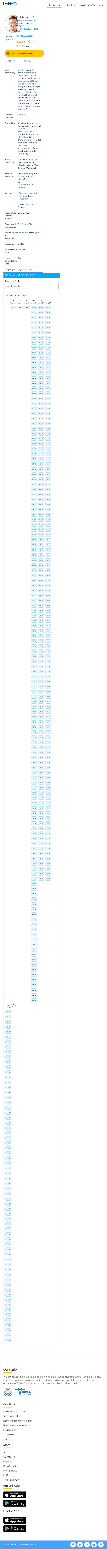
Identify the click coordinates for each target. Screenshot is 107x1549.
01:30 (34, 353)
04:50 (34, 454)
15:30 (34, 778)
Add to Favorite (25, 46)
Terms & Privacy (11, 1479)
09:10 (34, 585)
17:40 (34, 843)
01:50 (34, 363)
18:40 (34, 874)
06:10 (34, 494)
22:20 (34, 985)
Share (32, 42)
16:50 (34, 818)
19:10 (34, 889)
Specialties (8, 1434)
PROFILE (11, 61)
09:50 (34, 606)
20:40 (34, 934)
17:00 (34, 823)
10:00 (34, 611)
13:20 (34, 712)
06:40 (34, 510)
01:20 (34, 348)
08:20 (34, 560)
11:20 (34, 651)
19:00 (34, 884)
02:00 (34, 368)
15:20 (34, 773)
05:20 (34, 469)
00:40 (34, 327)
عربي (101, 4)
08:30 (34, 565)
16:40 (34, 813)
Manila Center (14, 286)
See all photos (9, 38)
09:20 (34, 590)
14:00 (34, 732)
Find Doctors (9, 1429)
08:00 (34, 550)
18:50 (34, 879)
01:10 (34, 343)
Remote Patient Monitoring (17, 1420)
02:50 (34, 393)
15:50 (34, 788)
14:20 (34, 742)
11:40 (34, 661)
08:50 (34, 575)
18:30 (34, 869)
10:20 (34, 621)
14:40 (34, 752)
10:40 (34, 631)
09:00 (34, 580)
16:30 (34, 808)
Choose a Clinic (12, 281)
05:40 (34, 479)
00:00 (34, 307)
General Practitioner (26, 20)
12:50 (34, 697)
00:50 (34, 332)
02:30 (34, 383)
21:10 (34, 949)
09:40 (34, 601)
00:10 (34, 312)
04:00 (34, 429)
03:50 (34, 424)
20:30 (34, 929)
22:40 (34, 995)
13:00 (34, 702)
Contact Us (9, 1456)
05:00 (34, 459)
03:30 (34, 413)
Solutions (71, 5)
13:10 (34, 707)
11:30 (34, 656)
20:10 (34, 919)
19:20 (34, 894)
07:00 (34, 520)
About (6, 1452)
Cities (6, 1438)
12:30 (34, 687)
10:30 (34, 626)
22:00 (34, 975)
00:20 (34, 317)
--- (12, 307)
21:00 (34, 944)
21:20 (34, 955)
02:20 (34, 378)
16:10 (34, 798)
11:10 (34, 646)
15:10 (34, 767)
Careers (7, 1461)
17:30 (34, 838)
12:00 (34, 671)
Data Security (10, 1466)
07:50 (34, 545)
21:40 (34, 965)
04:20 (34, 439)
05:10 (34, 464)
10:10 (34, 616)
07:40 (34, 540)
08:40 (34, 570)
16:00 (34, 793)
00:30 (34, 322)
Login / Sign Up (88, 4)
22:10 (34, 980)
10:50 (34, 636)
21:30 (34, 960)
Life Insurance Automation (17, 1425)
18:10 (34, 858)
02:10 (34, 373)
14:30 (34, 747)
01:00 (34, 338)
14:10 (34, 737)
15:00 (34, 762)
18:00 (34, 853)
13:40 (34, 722)
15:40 (34, 783)
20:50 (34, 939)
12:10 (34, 676)
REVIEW (27, 61)
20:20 (34, 924)
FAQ (5, 1475)
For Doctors (54, 4)
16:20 (34, 803)
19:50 (34, 909)
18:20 (34, 864)
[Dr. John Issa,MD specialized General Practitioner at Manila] (13, 24)
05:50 (34, 484)
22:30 (34, 990)
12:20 (34, 682)
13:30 (34, 717)
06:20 (34, 499)
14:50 (34, 757)
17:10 (34, 828)
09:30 (34, 596)
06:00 (34, 489)
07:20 (34, 530)
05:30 (34, 474)
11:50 (34, 666)
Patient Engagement (14, 1411)
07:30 (34, 535)
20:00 (34, 914)
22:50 (34, 1000)
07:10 (34, 525)
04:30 (34, 444)
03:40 (34, 418)
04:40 (34, 449)
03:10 (34, 403)
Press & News (10, 1470)
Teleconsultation (11, 1416)
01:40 (34, 358)
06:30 (34, 505)
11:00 (34, 641)
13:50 (34, 727)
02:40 (34, 388)
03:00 (34, 398)
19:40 (34, 904)
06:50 (34, 515)
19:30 (34, 899)
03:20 (34, 408)
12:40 (34, 692)
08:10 (34, 555)
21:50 (34, 970)
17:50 (34, 848)
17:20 (34, 833)
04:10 (34, 434)
